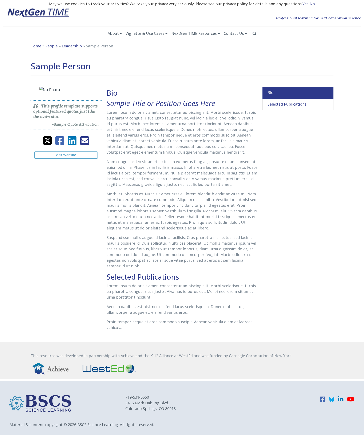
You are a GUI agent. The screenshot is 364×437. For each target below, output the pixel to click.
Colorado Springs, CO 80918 (150, 408)
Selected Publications (287, 104)
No (312, 3)
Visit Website (66, 155)
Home (36, 45)
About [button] (113, 33)
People (51, 45)
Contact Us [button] (234, 33)
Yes (305, 3)
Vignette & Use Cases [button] (145, 33)
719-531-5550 (137, 397)
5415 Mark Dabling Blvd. (147, 402)
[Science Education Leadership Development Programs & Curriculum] (38, 12)
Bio (270, 92)
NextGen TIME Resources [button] (194, 33)
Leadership (72, 45)
